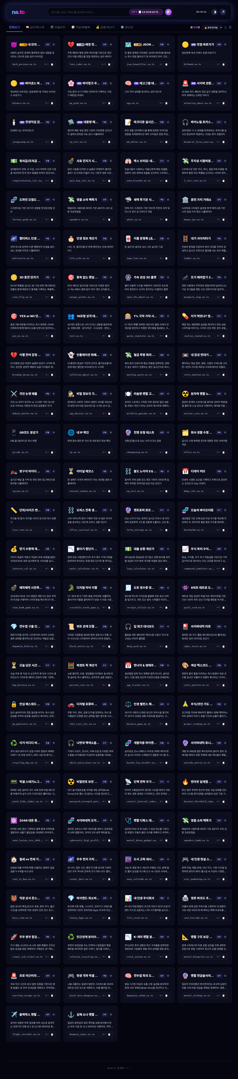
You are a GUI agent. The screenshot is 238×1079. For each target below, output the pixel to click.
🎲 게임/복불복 (80, 27)
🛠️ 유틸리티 (58, 27)
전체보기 (14, 27)
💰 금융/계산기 (105, 27)
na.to (18, 12)
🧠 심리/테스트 (35, 27)
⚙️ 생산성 (127, 27)
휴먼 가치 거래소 (146, 12)
